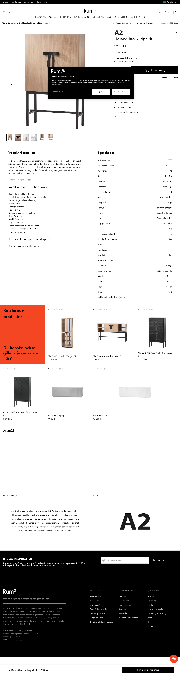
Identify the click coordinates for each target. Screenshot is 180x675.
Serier (150, 626)
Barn (150, 618)
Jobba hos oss (125, 605)
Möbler (151, 597)
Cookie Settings (57, 92)
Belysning (152, 601)
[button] (170, 2)
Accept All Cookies (121, 92)
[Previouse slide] (12, 85)
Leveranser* (95, 605)
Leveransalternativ (170, 77)
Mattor (151, 605)
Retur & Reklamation (99, 609)
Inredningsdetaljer (156, 609)
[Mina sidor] (159, 12)
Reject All (101, 92)
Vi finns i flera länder (128, 618)
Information (124, 601)
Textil (150, 622)
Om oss (122, 597)
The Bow (168, 176)
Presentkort (124, 613)
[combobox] (170, 2)
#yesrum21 (123, 609)
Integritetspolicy (97, 618)
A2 (171, 170)
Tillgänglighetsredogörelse (101, 622)
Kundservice (95, 597)
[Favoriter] (167, 12)
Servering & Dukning (157, 613)
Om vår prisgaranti (98, 613)
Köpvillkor (94, 601)
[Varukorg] (174, 12)
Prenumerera (158, 560)
